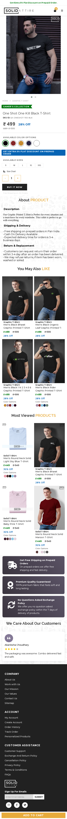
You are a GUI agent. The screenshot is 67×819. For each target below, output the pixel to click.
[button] (32, 97)
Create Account (13, 722)
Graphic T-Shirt (20, 101)
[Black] (5, 143)
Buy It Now (14, 187)
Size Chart (10, 171)
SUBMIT (39, 797)
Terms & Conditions (16, 769)
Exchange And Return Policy (21, 755)
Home (5, 101)
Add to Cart (33, 815)
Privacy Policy (12, 765)
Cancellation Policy (15, 760)
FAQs (8, 774)
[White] (36, 143)
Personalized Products (17, 736)
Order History (12, 727)
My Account (11, 717)
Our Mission (11, 689)
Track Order (11, 731)
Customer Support (15, 751)
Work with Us (12, 684)
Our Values (11, 693)
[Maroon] (13, 143)
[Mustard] (21, 143)
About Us (10, 679)
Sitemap (9, 703)
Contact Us (11, 698)
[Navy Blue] (28, 143)
